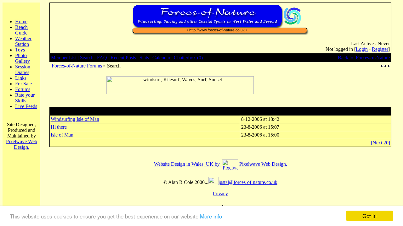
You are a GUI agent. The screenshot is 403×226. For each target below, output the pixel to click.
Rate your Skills (25, 97)
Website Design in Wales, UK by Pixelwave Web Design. (220, 164)
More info (211, 216)
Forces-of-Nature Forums (77, 65)
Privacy (220, 193)
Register (380, 49)
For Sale (23, 83)
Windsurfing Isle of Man (75, 119)
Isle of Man (62, 134)
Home (21, 21)
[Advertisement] (180, 96)
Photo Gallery (22, 58)
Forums (22, 89)
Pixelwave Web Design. (21, 144)
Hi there (59, 127)
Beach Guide (21, 29)
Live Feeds (26, 106)
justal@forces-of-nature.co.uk (248, 182)
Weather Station (23, 41)
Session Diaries (22, 69)
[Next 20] (380, 142)
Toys (20, 49)
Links (20, 78)
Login (362, 49)
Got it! (369, 216)
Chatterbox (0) (188, 57)
